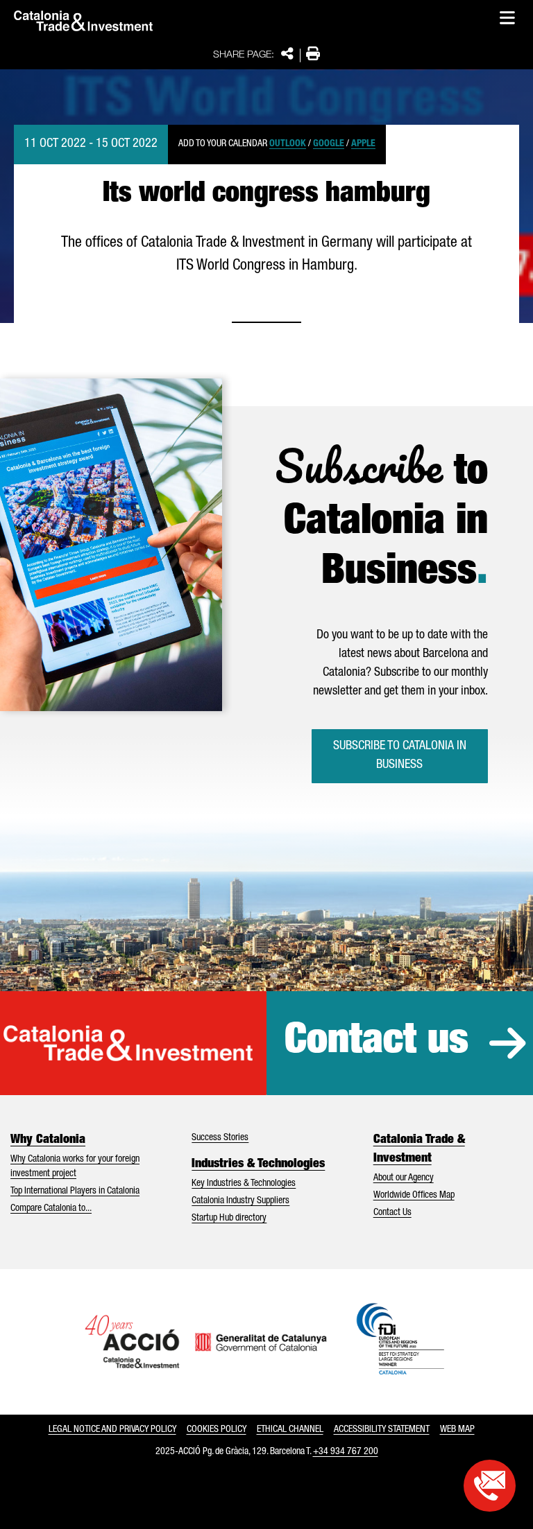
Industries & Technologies (258, 1164)
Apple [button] (363, 144)
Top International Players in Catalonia (74, 1191)
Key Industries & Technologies (244, 1184)
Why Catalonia (47, 1140)
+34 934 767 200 (345, 1452)
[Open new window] (490, 1486)
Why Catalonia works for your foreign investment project (74, 1167)
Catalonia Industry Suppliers (240, 1201)
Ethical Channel (290, 1430)
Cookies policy (216, 1430)
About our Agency (403, 1178)
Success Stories (220, 1138)
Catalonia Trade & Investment (419, 1149)
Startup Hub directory (229, 1218)
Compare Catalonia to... (51, 1209)
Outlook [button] (287, 144)
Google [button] (328, 144)
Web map (457, 1430)
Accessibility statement (382, 1430)
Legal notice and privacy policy (112, 1430)
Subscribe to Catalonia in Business (399, 755)
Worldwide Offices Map (414, 1195)
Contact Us (392, 1213)
